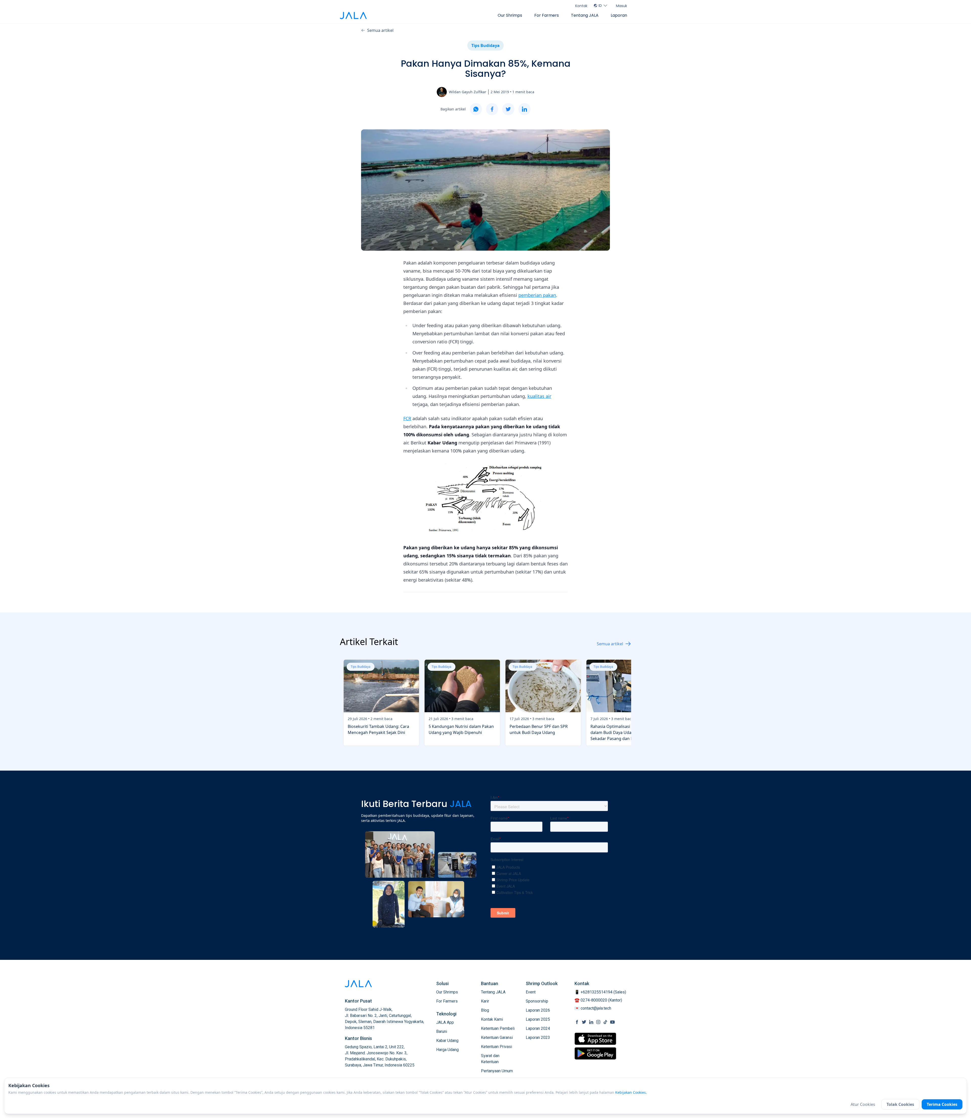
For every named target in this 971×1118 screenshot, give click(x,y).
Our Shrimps (510, 15)
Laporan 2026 (538, 1010)
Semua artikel (380, 30)
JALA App (445, 1022)
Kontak (581, 5)
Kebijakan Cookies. (631, 1092)
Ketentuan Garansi (497, 1037)
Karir (485, 1001)
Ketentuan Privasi (496, 1046)
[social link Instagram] (598, 1022)
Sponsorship (537, 1001)
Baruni (441, 1031)
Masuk (621, 5)
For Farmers (546, 15)
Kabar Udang (447, 1040)
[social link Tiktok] (605, 1022)
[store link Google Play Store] (595, 1053)
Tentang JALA (585, 15)
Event (531, 992)
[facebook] (492, 109)
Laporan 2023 (538, 1037)
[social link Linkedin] (591, 1022)
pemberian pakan (537, 295)
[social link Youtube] (612, 1022)
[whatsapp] (476, 109)
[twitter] (508, 109)
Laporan (619, 15)
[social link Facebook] (577, 1022)
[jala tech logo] (353, 15)
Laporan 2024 (538, 1028)
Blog (485, 1010)
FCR (407, 418)
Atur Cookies (863, 1104)
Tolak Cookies (900, 1104)
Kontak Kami (492, 1019)
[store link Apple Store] (595, 1039)
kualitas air (539, 396)
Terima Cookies (942, 1104)
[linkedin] (524, 109)
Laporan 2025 (538, 1019)
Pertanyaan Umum (497, 1070)
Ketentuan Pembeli (498, 1028)
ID (600, 5)
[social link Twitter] (584, 1022)
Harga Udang (447, 1049)
